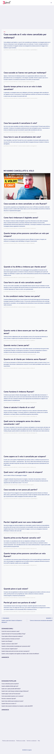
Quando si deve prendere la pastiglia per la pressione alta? (16, 646)
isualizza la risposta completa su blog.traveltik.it (27, 354)
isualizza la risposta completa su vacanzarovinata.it (27, 98)
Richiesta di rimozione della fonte (11, 49)
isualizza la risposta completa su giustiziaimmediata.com (29, 532)
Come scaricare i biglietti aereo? (10, 648)
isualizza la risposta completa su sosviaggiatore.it (27, 145)
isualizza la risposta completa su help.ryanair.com (27, 212)
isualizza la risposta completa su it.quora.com (26, 597)
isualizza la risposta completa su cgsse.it (26, 484)
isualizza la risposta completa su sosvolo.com (26, 307)
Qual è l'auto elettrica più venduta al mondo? (12, 701)
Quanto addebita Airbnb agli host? (10, 686)
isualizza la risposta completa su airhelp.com (26, 132)
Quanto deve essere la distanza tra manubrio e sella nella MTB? (17, 706)
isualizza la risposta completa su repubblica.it (26, 340)
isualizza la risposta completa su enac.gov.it (26, 277)
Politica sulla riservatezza (8, 740)
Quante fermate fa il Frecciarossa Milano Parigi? (13, 633)
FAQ (4, 31)
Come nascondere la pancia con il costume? (12, 696)
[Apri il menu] (51, 3)
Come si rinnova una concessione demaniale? (41, 619)
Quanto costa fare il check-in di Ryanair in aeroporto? (12, 620)
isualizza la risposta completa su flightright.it (26, 81)
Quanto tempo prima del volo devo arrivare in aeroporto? (16, 651)
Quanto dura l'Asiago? (7, 641)
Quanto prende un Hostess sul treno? (11, 638)
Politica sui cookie (20, 740)
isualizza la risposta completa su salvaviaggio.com (27, 416)
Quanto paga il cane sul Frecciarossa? (11, 693)
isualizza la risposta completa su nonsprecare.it (27, 228)
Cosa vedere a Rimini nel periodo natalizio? (12, 636)
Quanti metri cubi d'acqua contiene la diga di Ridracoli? (15, 691)
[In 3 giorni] (6, 3)
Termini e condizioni (31, 740)
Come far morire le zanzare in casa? (10, 631)
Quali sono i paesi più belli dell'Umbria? (11, 688)
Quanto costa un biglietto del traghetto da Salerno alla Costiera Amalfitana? (20, 653)
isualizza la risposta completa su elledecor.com (27, 467)
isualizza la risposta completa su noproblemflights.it (27, 49)
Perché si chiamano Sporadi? (9, 698)
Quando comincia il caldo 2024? (10, 643)
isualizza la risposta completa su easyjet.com (26, 291)
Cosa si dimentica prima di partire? (10, 683)
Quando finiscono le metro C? (9, 703)
